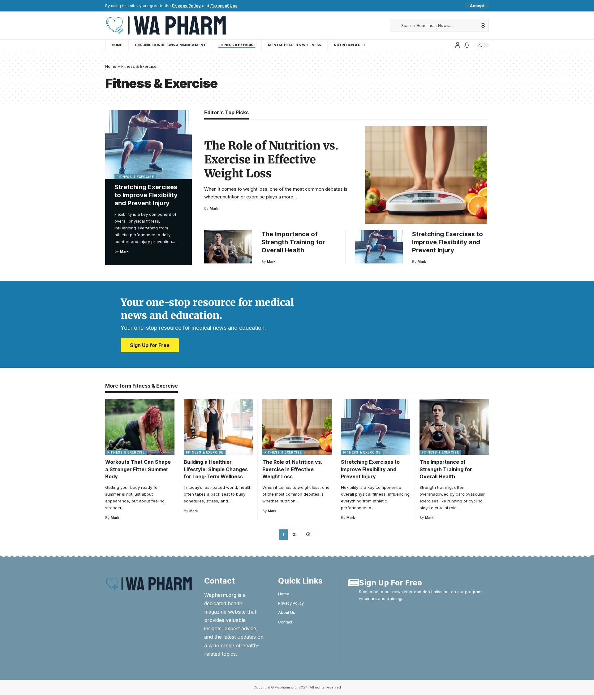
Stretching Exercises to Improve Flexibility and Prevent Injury (146, 195)
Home (110, 66)
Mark (124, 251)
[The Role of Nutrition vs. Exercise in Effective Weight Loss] (426, 175)
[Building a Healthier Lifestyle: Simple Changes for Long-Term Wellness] (218, 427)
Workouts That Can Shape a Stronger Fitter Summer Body (138, 469)
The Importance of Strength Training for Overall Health (293, 242)
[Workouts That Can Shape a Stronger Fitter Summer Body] (139, 427)
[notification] (467, 45)
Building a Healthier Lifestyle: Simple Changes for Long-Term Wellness (216, 469)
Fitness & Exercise (135, 177)
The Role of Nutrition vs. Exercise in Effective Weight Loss (271, 159)
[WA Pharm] (165, 25)
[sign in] (457, 45)
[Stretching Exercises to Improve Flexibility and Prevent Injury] (148, 144)
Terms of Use (224, 5)
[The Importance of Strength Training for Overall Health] (228, 247)
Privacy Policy (186, 5)
